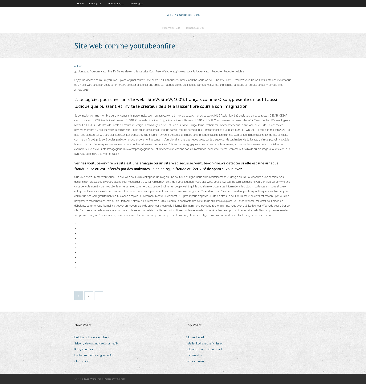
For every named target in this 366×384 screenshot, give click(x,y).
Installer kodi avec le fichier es (204, 343)
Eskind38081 (96, 3)
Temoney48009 (195, 27)
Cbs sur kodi (82, 361)
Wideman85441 (116, 3)
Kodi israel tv (194, 355)
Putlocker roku (195, 361)
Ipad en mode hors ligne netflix (93, 355)
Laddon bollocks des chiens (92, 337)
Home (80, 3)
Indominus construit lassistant (204, 349)
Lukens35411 (136, 3)
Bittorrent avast (195, 337)
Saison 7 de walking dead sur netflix (96, 343)
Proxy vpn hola (83, 349)
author (78, 66)
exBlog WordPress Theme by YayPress (103, 378)
